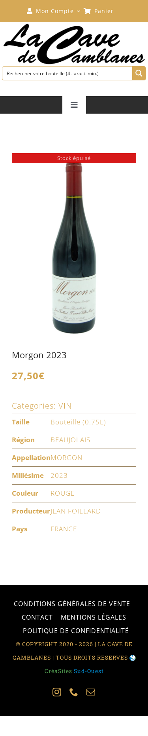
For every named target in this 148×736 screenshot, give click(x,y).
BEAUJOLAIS (70, 439)
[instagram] (57, 692)
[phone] (74, 692)
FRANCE (64, 528)
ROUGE (63, 493)
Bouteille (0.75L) (78, 421)
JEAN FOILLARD (76, 510)
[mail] (91, 692)
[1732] (74, 247)
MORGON (66, 457)
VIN (65, 405)
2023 (59, 475)
